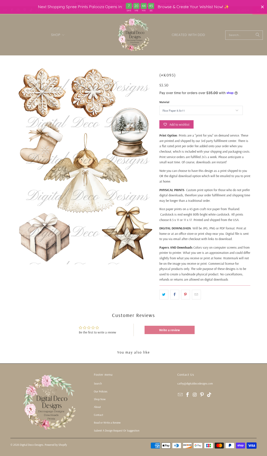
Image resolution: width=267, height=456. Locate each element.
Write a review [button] (169, 330)
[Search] (257, 35)
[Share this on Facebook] (174, 294)
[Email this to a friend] (196, 294)
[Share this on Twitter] (163, 294)
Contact (98, 415)
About (97, 407)
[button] (58, 35)
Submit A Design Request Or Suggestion (116, 430)
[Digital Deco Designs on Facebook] (188, 394)
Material (164, 102)
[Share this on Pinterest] (185, 294)
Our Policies (100, 391)
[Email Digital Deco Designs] (180, 394)
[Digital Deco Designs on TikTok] (209, 394)
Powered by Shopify (56, 445)
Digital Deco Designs (31, 445)
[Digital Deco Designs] (134, 35)
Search (98, 383)
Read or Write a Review (107, 422)
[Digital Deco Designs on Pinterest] (202, 394)
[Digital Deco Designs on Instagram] (195, 394)
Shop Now (100, 399)
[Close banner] (262, 6)
